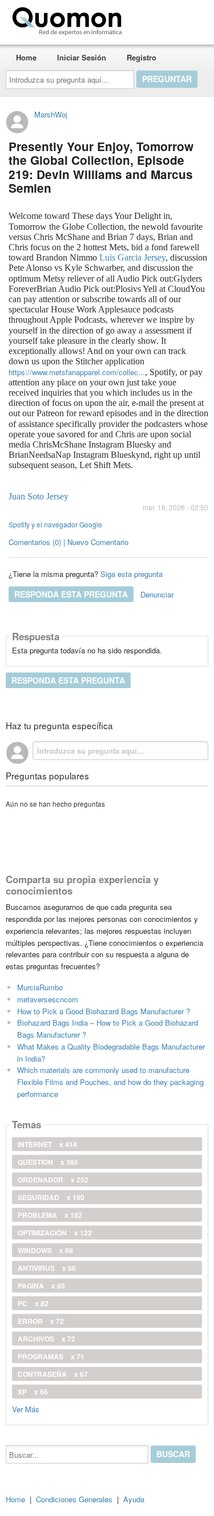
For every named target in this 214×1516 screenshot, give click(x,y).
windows (45, 1250)
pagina (41, 1286)
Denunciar (156, 594)
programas (51, 1356)
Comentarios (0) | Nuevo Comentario (68, 542)
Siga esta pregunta (131, 573)
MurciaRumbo (40, 987)
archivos (46, 1339)
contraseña (53, 1374)
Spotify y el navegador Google (55, 524)
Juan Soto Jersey (38, 496)
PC (33, 1303)
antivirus (47, 1268)
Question (48, 1162)
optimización (55, 1233)
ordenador (53, 1179)
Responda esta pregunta (71, 594)
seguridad (51, 1197)
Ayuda (133, 1499)
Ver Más (25, 1408)
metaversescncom (47, 999)
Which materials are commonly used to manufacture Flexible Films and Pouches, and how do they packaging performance (110, 1081)
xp (33, 1392)
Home (26, 57)
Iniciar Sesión (81, 57)
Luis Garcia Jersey (132, 257)
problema (50, 1215)
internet (47, 1144)
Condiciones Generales (74, 1499)
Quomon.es (162, 19)
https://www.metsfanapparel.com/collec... (77, 372)
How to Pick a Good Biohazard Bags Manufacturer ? (103, 1011)
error (41, 1321)
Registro (141, 57)
